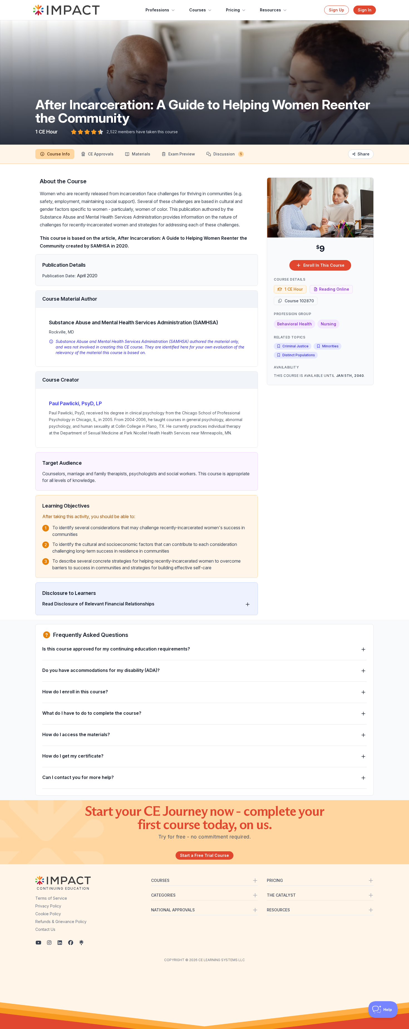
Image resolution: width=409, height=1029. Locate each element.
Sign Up (336, 10)
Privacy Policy (48, 906)
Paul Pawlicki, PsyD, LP (75, 403)
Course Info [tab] (58, 154)
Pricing (233, 10)
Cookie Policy (48, 913)
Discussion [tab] (227, 154)
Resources (270, 10)
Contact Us (45, 929)
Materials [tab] (141, 154)
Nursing (328, 323)
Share (363, 154)
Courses (197, 10)
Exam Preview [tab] (181, 154)
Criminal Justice (295, 346)
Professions (157, 10)
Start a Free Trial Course (204, 855)
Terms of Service (51, 898)
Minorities (330, 346)
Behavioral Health (294, 323)
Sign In (364, 10)
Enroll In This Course (323, 265)
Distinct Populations (298, 355)
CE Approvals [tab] (101, 154)
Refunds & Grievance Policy (61, 921)
